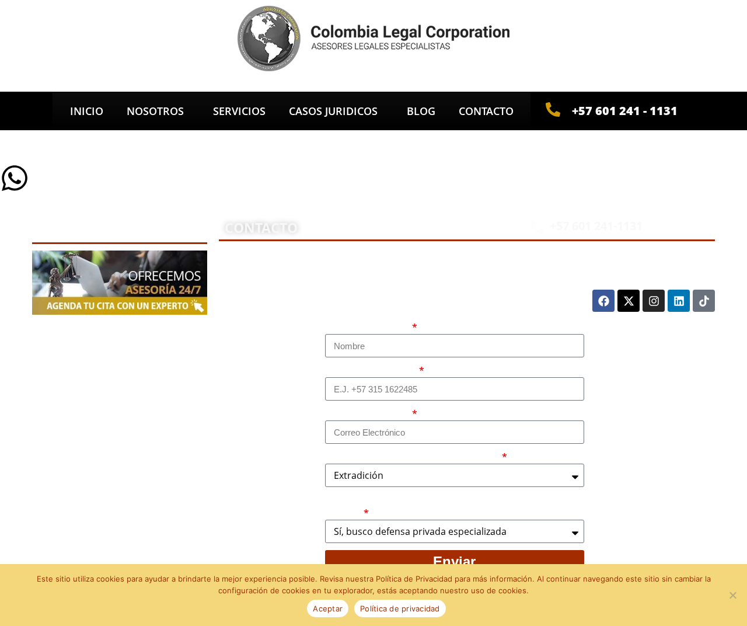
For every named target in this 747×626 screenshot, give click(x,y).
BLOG (421, 111)
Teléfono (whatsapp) (371, 370)
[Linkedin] (679, 301)
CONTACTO (486, 111)
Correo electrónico (367, 414)
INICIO (86, 111)
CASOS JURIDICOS (333, 111)
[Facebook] (603, 301)
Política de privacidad (400, 608)
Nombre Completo (367, 327)
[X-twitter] (628, 301)
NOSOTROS (155, 111)
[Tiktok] (704, 301)
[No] (732, 595)
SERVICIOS (239, 111)
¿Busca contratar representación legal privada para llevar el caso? (452, 507)
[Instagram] (654, 301)
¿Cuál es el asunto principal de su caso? (412, 457)
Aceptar (328, 608)
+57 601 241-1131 (596, 226)
